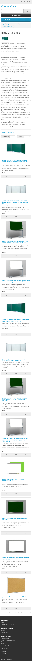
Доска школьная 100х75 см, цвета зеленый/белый (13, 479)
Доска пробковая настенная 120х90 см (15, 597)
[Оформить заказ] (29, 1)
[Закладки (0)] (24, 1)
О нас (2, 622)
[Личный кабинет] (22, 1)
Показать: (20, 136)
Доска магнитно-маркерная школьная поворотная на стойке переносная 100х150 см (15, 440)
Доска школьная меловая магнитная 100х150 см (14, 519)
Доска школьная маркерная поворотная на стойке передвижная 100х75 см (16, 281)
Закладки (3, 651)
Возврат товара (5, 632)
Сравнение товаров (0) (8, 132)
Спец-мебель (9, 6)
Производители (5, 638)
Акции (2, 643)
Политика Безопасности (7, 624)
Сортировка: (5, 136)
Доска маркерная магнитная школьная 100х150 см (15, 558)
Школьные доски (7, 26)
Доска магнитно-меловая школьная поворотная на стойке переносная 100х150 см (14, 399)
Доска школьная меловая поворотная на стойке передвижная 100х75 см (15, 242)
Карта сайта (4, 634)
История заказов (5, 650)
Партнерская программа (7, 642)
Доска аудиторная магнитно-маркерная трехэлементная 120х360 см (16, 359)
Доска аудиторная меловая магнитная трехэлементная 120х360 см (15, 320)
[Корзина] (27, 1)
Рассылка (3, 653)
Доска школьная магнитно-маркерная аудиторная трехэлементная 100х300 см (15, 202)
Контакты (3, 630)
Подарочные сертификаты (8, 640)
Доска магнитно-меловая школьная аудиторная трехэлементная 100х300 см (15, 161)
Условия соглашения (6, 626)
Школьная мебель (12, 25)
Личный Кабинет (5, 648)
